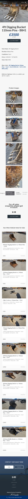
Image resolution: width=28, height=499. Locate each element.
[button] (23, 2)
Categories (14, 482)
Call (9, 467)
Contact (14, 487)
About (14, 484)
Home (14, 480)
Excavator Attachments (10, 193)
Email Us (19, 467)
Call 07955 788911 (14, 40)
